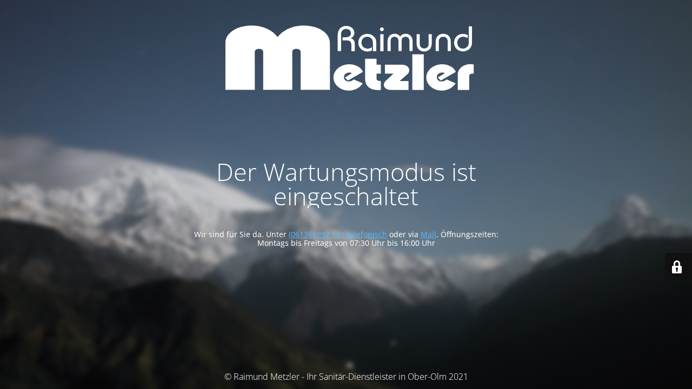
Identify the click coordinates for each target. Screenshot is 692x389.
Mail (428, 234)
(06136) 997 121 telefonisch (338, 234)
